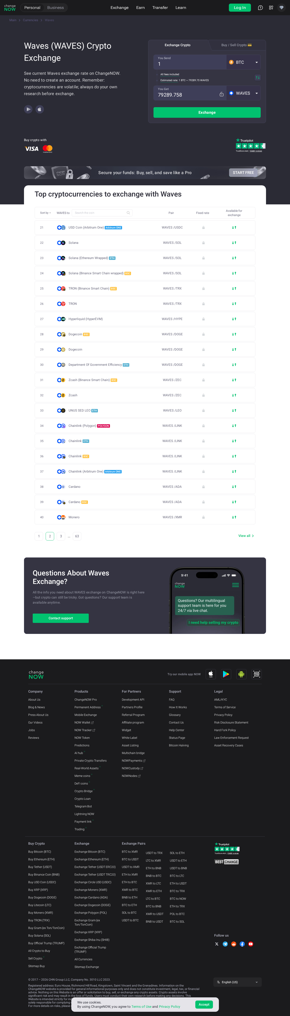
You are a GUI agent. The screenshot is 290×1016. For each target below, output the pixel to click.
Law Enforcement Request (231, 737)
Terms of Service (225, 707)
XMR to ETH (154, 891)
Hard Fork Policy (225, 730)
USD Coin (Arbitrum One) (95, 227)
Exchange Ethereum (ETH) (92, 859)
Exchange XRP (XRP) (88, 932)
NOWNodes (129, 776)
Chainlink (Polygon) (89, 426)
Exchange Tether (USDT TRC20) (95, 874)
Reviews (33, 737)
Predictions (82, 745)
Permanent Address (88, 707)
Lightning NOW (84, 814)
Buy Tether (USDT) (40, 867)
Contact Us (176, 722)
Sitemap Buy (36, 966)
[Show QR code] (257, 674)
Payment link (83, 821)
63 (77, 536)
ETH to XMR (130, 874)
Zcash (73, 395)
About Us (34, 699)
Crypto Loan (83, 798)
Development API (133, 699)
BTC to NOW (178, 898)
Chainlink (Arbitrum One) (95, 471)
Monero (74, 517)
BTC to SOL (177, 921)
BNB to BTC (153, 875)
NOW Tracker (83, 730)
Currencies (30, 20)
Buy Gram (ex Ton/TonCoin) (46, 928)
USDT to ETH (178, 860)
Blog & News (36, 707)
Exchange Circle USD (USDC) (93, 882)
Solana (73, 243)
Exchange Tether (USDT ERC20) (95, 867)
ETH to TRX (177, 906)
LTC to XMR (153, 860)
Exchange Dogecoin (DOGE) (93, 905)
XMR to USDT (154, 914)
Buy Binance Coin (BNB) (44, 874)
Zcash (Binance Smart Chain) (92, 380)
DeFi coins (81, 783)
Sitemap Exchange (87, 967)
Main (12, 20)
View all (244, 536)
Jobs (31, 730)
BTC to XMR (130, 851)
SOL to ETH (177, 853)
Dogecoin (79, 334)
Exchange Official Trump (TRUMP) (90, 949)
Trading (79, 829)
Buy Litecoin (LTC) (39, 905)
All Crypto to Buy (39, 950)
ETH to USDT (178, 883)
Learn (181, 7)
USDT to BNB (178, 868)
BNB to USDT (154, 921)
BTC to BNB (153, 906)
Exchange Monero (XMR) (91, 889)
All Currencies (83, 959)
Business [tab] (55, 7)
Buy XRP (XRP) (38, 889)
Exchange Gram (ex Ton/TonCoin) (87, 922)
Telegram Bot (83, 806)
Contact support (61, 618)
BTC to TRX (177, 891)
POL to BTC (177, 914)
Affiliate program (133, 722)
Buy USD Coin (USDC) (42, 882)
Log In (240, 7)
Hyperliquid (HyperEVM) (86, 319)
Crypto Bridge (84, 791)
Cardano (74, 487)
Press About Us (38, 715)
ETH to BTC (129, 882)
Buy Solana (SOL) (39, 935)
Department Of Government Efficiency (98, 365)
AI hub (79, 753)
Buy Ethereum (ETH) (41, 859)
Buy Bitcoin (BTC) (39, 851)
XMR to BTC (130, 889)
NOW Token (82, 737)
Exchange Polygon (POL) (91, 912)
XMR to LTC (153, 883)
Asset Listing (130, 745)
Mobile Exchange (86, 715)
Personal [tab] (32, 7)
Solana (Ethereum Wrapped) (92, 258)
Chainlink (78, 441)
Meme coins (82, 776)
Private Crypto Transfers (91, 760)
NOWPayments (132, 760)
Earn (140, 7)
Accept (204, 1004)
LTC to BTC (153, 898)
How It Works (178, 707)
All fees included (169, 74)
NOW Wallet (82, 722)
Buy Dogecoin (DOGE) (42, 897)
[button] (243, 62)
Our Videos (35, 722)
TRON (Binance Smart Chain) (92, 288)
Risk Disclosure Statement (231, 722)
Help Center (176, 730)
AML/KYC (220, 699)
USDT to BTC (130, 920)
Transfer (160, 7)
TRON (73, 304)
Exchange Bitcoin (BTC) (90, 851)
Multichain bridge (133, 753)
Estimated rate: (169, 80)
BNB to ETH (129, 897)
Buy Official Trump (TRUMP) (46, 943)
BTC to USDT (130, 859)
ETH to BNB (153, 868)
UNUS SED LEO (83, 410)
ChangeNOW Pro (86, 699)
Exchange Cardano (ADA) (91, 897)
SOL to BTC (129, 912)
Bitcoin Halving (179, 745)
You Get (163, 89)
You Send (164, 58)
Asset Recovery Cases (228, 745)
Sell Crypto (35, 958)
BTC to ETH (129, 905)
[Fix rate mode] (221, 94)
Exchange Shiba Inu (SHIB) (92, 939)
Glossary (175, 715)
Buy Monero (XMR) (40, 912)
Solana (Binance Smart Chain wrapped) (99, 273)
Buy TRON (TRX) (39, 920)
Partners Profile (132, 707)
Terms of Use (141, 1007)
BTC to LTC (177, 875)
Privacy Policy (223, 715)
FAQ (171, 699)
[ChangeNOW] (10, 7)
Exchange (120, 7)
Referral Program (133, 715)
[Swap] (258, 77)
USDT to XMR (130, 867)
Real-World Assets (87, 768)
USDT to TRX (154, 853)
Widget (126, 730)
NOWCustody (131, 768)
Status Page (177, 737)
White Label (129, 737)
